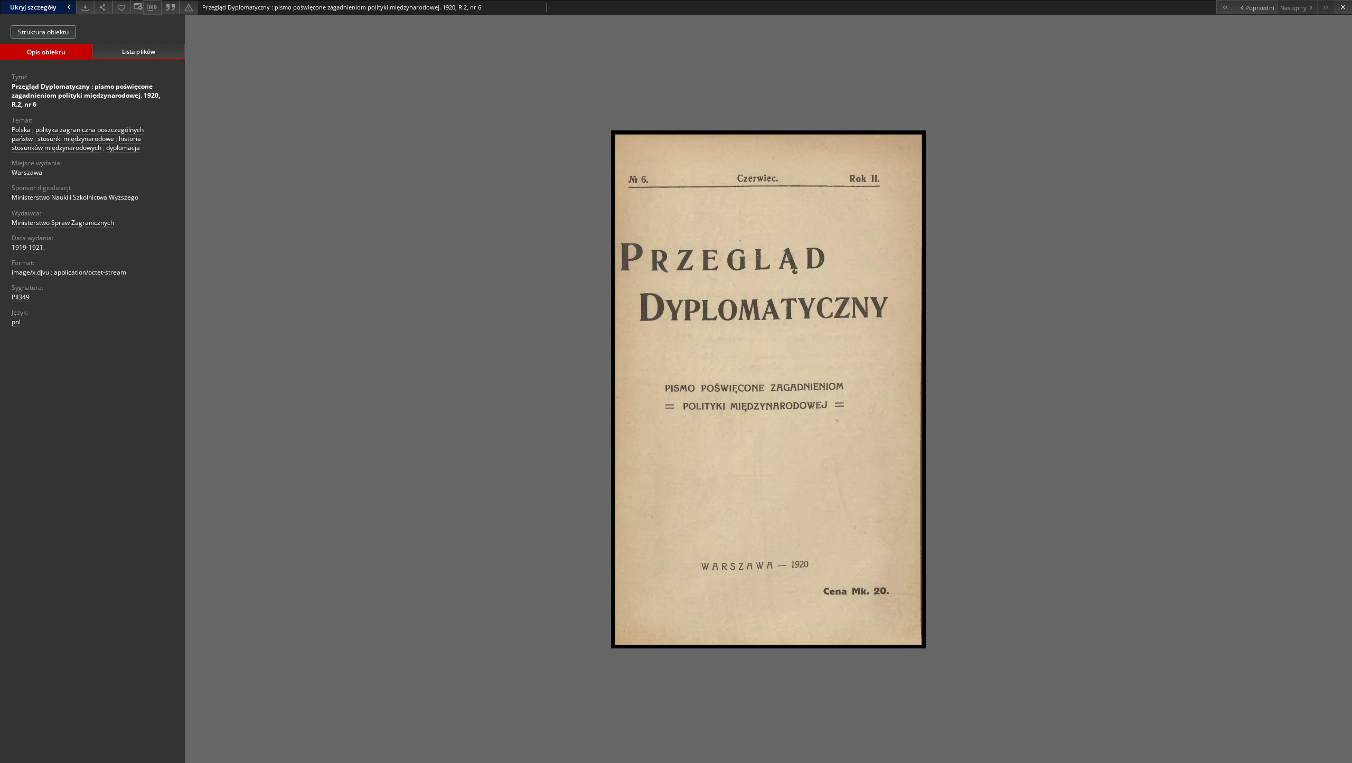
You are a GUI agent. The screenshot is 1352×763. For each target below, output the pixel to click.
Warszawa (27, 172)
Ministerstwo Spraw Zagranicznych (63, 222)
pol (16, 321)
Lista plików (138, 51)
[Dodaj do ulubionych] (121, 7)
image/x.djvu (30, 272)
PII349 (21, 297)
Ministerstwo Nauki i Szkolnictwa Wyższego (75, 197)
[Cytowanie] (171, 7)
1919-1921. (28, 247)
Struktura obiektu (43, 31)
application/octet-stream (90, 272)
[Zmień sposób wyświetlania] (136, 7)
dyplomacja (123, 147)
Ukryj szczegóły (33, 7)
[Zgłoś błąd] (189, 7)
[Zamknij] (1343, 7)
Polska (21, 129)
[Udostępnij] (103, 7)
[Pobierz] (85, 7)
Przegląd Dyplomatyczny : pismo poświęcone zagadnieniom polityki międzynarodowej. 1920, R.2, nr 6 (86, 95)
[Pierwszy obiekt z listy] (1225, 7)
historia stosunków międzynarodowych (76, 143)
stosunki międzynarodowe (75, 138)
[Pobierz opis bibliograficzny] (152, 7)
